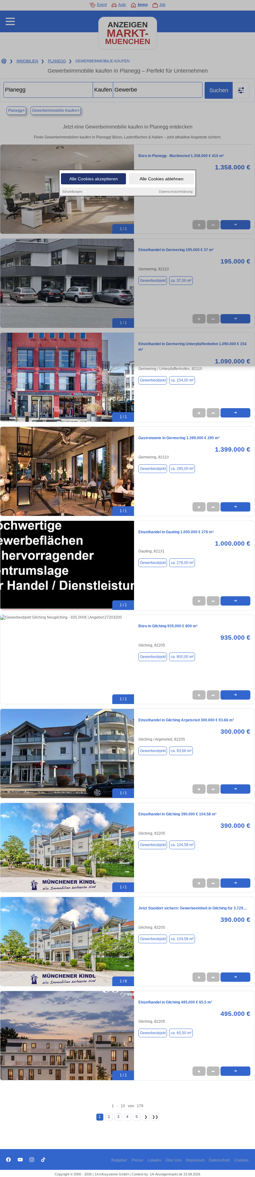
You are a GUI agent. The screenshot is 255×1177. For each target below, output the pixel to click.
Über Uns (173, 1160)
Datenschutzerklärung (175, 191)
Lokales (154, 1160)
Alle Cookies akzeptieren (93, 178)
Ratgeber (119, 1160)
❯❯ (155, 1117)
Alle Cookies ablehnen (161, 178)
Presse (137, 1160)
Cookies (241, 1160)
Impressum (195, 1160)
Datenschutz (219, 1160)
